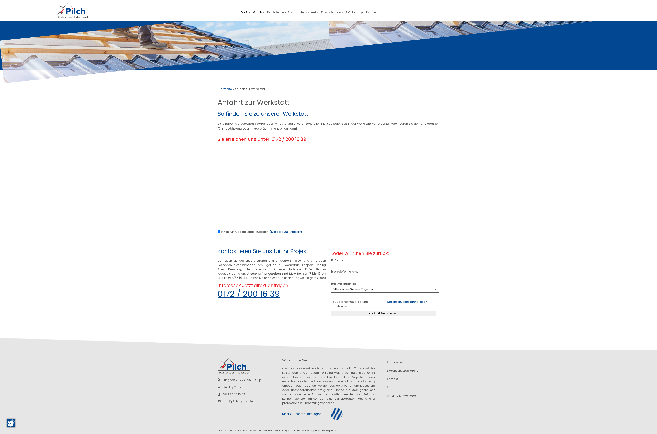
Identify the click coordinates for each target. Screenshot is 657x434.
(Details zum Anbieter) (286, 232)
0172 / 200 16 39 (249, 294)
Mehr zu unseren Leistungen (301, 414)
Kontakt (371, 12)
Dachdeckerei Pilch (280, 12)
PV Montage (355, 12)
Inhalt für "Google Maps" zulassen (244, 232)
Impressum (395, 362)
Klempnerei (308, 12)
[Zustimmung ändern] (11, 423)
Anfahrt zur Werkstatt (402, 396)
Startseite (225, 89)
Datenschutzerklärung (403, 371)
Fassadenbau (331, 12)
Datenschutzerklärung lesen (407, 302)
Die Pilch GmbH (251, 12)
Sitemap (393, 387)
